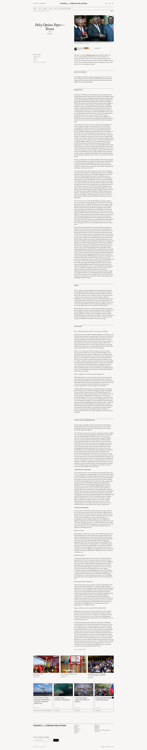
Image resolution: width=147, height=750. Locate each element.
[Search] (109, 3)
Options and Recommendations (39, 62)
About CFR (76, 725)
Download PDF (97, 48)
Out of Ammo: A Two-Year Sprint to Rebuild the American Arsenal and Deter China (42, 700)
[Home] (73, 3)
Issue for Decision (36, 56)
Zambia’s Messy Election (38, 674)
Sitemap (75, 732)
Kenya (76, 649)
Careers (75, 727)
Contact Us (76, 730)
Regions (34, 8)
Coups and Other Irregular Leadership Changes (104, 699)
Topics (40, 8)
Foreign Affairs (42, 3)
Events (55, 8)
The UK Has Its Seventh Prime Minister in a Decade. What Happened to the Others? (97, 675)
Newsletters (97, 727)
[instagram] (108, 747)
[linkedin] (103, 747)
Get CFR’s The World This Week (41, 737)
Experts (50, 8)
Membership (97, 725)
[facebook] (101, 747)
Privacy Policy (76, 731)
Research (45, 8)
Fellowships (97, 726)
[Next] (113, 698)
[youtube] (106, 747)
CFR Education (77, 728)
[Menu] (112, 3)
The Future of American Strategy (64, 8)
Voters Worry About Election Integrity (69, 674)
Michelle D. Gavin (91, 55)
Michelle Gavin (81, 48)
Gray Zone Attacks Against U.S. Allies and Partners (82, 699)
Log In (106, 3)
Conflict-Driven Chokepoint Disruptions (62, 699)
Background (35, 57)
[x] (113, 747)
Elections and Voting (81, 649)
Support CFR (35, 3)
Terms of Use (97, 731)
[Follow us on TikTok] (110, 747)
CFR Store (97, 728)
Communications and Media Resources (102, 730)
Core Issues (35, 60)
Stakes (34, 59)
